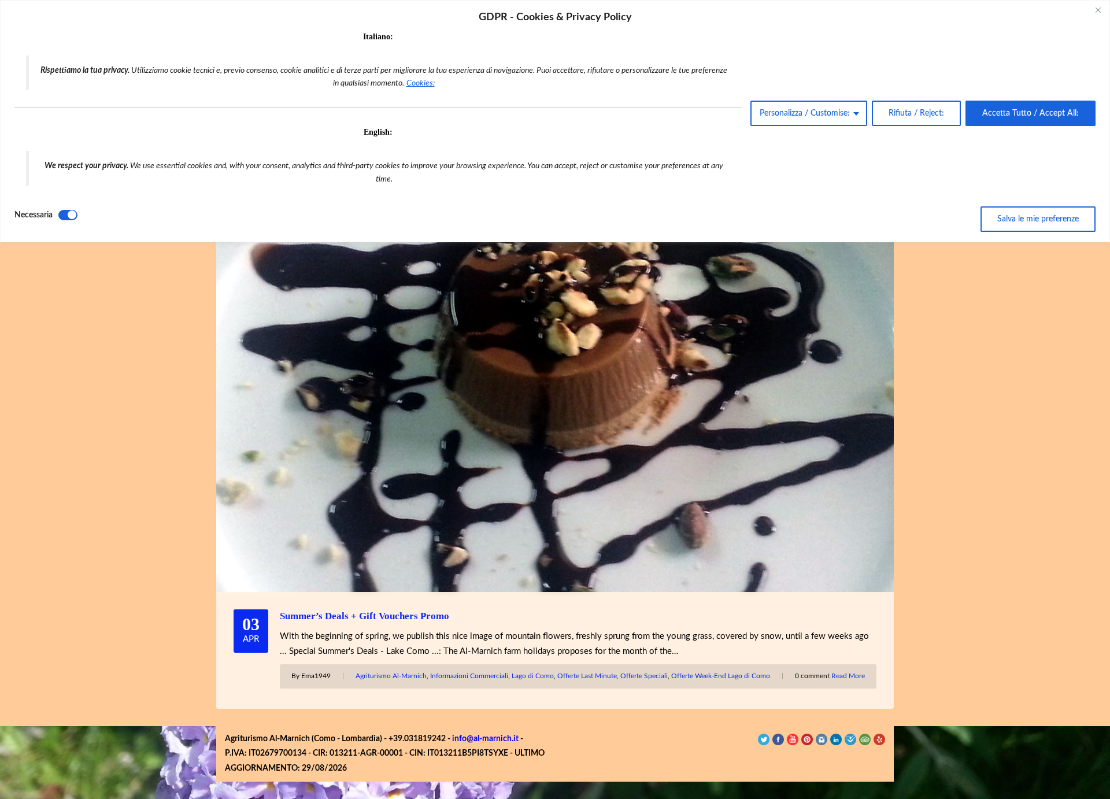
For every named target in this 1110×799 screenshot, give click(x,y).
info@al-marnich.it (485, 739)
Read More (848, 675)
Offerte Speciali (644, 675)
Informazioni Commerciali (469, 675)
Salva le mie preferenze (1038, 219)
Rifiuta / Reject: (916, 113)
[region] (555, 121)
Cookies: (420, 83)
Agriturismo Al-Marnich (391, 675)
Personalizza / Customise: (805, 113)
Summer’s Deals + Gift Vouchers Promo (364, 616)
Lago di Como (533, 675)
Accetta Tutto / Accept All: (1030, 113)
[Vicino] (1098, 10)
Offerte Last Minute (587, 675)
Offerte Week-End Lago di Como (720, 675)
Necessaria (33, 215)
